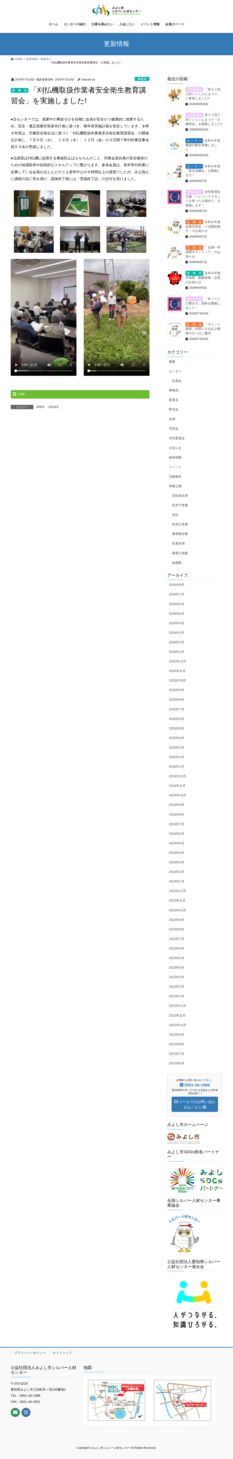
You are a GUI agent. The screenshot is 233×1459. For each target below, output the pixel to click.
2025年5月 (176, 728)
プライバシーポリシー (30, 1353)
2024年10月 (177, 795)
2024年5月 (176, 843)
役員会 (177, 381)
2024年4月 (176, 853)
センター (175, 371)
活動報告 (53, 407)
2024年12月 (177, 776)
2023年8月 (176, 929)
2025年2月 (176, 757)
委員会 (173, 400)
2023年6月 (176, 948)
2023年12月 (177, 891)
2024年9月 (176, 805)
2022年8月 (176, 1044)
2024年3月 (176, 862)
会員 (172, 419)
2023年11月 (177, 900)
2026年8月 (176, 585)
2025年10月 (177, 680)
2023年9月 (176, 920)
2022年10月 (177, 1025)
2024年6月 (176, 833)
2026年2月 (176, 642)
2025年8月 (176, 699)
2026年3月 (176, 632)
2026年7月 (176, 594)
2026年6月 (176, 604)
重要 (172, 361)
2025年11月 (177, 671)
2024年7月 (176, 824)
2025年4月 (176, 738)
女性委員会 (177, 438)
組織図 (177, 562)
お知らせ (175, 448)
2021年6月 (176, 1063)
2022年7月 (176, 1053)
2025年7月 (176, 709)
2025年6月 (176, 719)
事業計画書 (180, 553)
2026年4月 (176, 623)
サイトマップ (62, 1353)
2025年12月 (177, 661)
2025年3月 (176, 747)
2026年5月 (176, 613)
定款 (175, 514)
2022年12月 (177, 1006)
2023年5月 (176, 958)
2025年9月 (176, 690)
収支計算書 (180, 524)
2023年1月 (176, 996)
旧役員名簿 (180, 495)
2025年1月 (176, 766)
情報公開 (175, 486)
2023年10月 (177, 910)
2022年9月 (176, 1034)
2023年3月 (176, 977)
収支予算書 (180, 505)
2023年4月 (176, 967)
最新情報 (175, 457)
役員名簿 (178, 543)
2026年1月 (176, 652)
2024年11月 (177, 785)
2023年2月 (176, 986)
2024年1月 (176, 881)
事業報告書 (180, 534)
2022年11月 (177, 1015)
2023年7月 (176, 939)
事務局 (142, 79)
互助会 (173, 428)
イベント (175, 467)
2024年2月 (176, 872)
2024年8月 (176, 814)
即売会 (173, 409)
